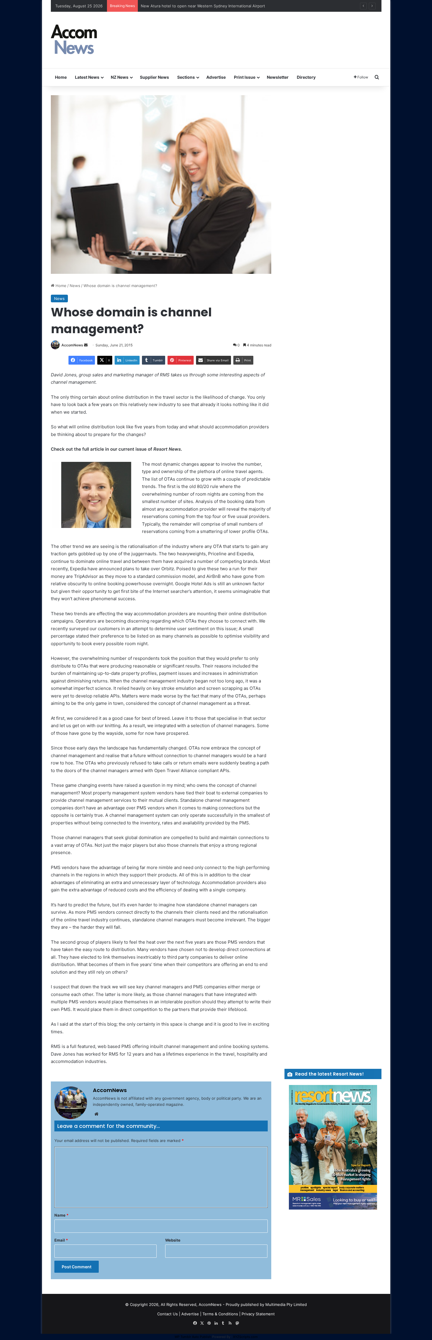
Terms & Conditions (220, 1314)
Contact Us (167, 1314)
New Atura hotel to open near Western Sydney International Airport (203, 6)
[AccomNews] (74, 40)
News (75, 285)
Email (61, 1240)
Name (61, 1215)
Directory (306, 77)
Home (61, 77)
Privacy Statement (258, 1314)
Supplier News (154, 77)
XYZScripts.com (245, 1337)
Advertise (216, 77)
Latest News (87, 77)
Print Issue (244, 77)
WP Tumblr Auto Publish (193, 1337)
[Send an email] (86, 345)
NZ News (119, 77)
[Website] (96, 1114)
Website (172, 1240)
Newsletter (278, 77)
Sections (186, 77)
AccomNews (72, 345)
